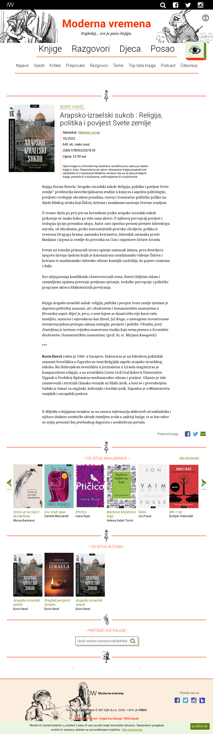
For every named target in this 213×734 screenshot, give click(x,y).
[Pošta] (203, 433)
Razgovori (91, 48)
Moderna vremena (106, 23)
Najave (22, 65)
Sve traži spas (56, 514)
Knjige (50, 48)
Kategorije (194, 49)
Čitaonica (189, 65)
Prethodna (9, 484)
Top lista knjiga (142, 65)
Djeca (130, 48)
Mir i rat (181, 514)
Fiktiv (143, 710)
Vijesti (39, 65)
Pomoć (92, 718)
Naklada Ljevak (89, 132)
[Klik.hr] (202, 701)
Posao (162, 48)
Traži (132, 641)
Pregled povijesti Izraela (57, 604)
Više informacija (132, 729)
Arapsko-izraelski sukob (26, 604)
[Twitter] (188, 5)
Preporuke (75, 65)
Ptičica (83, 514)
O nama (79, 718)
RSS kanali (131, 718)
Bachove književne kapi (121, 516)
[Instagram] (200, 5)
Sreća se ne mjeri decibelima (26, 516)
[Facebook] (175, 5)
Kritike (55, 65)
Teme (118, 65)
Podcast (168, 65)
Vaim (144, 514)
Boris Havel (72, 107)
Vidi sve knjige (189, 458)
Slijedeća (203, 484)
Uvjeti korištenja (110, 718)
